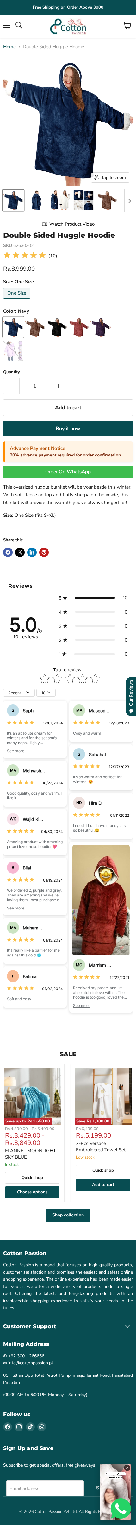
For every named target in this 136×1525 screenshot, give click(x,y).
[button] (13, 200)
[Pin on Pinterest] (44, 552)
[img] (24, 256)
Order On (68, 472)
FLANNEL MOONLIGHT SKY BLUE (30, 1154)
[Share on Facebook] (8, 552)
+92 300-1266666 (26, 1356)
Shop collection (68, 1215)
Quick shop (32, 1178)
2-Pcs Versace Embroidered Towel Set (101, 1146)
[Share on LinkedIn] (32, 552)
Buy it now (68, 428)
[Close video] (127, 1468)
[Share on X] (20, 552)
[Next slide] (129, 200)
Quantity (11, 372)
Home (9, 47)
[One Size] (17, 300)
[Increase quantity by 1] (58, 386)
